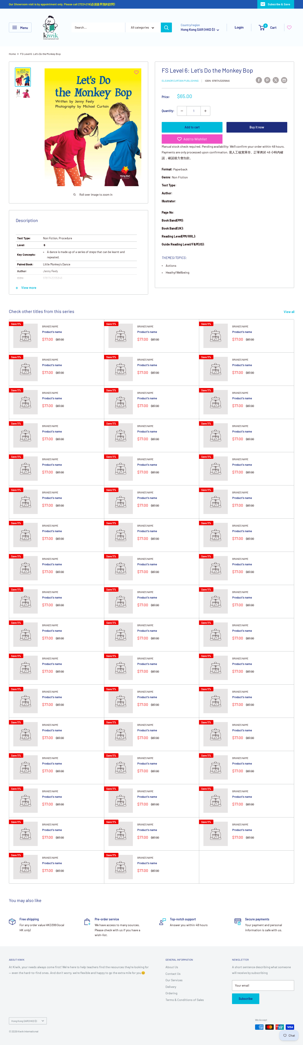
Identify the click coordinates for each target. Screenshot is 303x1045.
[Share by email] (284, 80)
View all (289, 312)
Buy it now (257, 127)
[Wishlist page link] (289, 27)
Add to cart (192, 127)
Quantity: (168, 111)
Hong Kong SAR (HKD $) (24, 1020)
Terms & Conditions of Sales (184, 1000)
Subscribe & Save (279, 4)
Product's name (52, 332)
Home (12, 53)
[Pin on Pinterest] (267, 80)
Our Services (174, 980)
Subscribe (246, 999)
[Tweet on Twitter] (276, 80)
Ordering (171, 993)
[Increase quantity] (205, 111)
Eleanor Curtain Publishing (180, 80)
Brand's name (50, 326)
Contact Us (173, 973)
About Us (171, 967)
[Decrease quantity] (182, 111)
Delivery (170, 987)
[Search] (166, 27)
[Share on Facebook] (259, 80)
